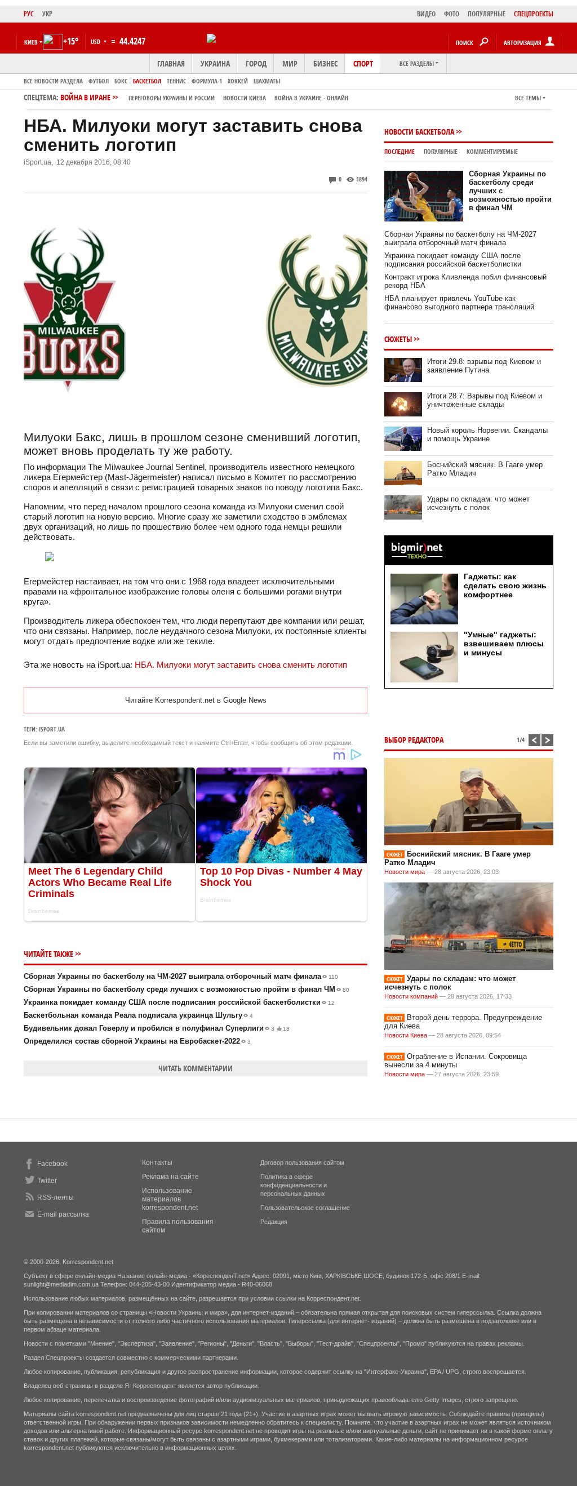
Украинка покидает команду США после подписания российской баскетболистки (179, 1002)
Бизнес (325, 63)
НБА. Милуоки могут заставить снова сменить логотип (241, 664)
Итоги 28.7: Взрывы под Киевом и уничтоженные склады (484, 400)
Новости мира (404, 871)
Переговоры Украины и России (171, 98)
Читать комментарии (195, 1068)
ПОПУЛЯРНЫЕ (486, 14)
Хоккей (238, 81)
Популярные (441, 151)
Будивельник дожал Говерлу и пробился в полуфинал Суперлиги (157, 1028)
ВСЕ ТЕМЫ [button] (528, 98)
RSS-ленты (55, 1197)
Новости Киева (405, 1035)
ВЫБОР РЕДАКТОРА (413, 739)
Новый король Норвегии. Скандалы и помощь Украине (487, 434)
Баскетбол (147, 81)
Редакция (273, 1221)
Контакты (157, 1162)
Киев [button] (31, 42)
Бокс (120, 81)
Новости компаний (411, 996)
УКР (47, 14)
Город (256, 63)
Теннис (176, 81)
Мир (290, 63)
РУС (29, 14)
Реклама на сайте (170, 1177)
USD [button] (96, 41)
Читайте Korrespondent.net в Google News (196, 700)
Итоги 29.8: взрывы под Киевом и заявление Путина (484, 365)
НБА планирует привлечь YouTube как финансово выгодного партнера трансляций (459, 302)
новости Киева (244, 98)
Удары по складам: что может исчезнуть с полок (478, 503)
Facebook (52, 1164)
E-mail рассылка (63, 1214)
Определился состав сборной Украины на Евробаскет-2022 (137, 1041)
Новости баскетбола (419, 131)
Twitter (47, 1181)
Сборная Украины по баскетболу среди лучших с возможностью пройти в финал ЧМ (186, 989)
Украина (215, 63)
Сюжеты (398, 339)
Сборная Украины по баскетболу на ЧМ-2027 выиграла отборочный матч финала (181, 976)
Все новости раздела (53, 81)
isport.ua (52, 729)
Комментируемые (492, 151)
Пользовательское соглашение (305, 1207)
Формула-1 (207, 81)
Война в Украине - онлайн (311, 98)
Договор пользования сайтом (302, 1162)
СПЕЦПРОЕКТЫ (533, 14)
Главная (171, 63)
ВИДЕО (426, 14)
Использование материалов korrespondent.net (170, 1199)
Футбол (98, 81)
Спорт (363, 63)
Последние (399, 151)
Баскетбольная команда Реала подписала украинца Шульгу (138, 1015)
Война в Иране (204, 97)
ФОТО (451, 14)
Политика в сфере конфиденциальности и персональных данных (293, 1185)
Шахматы (267, 81)
